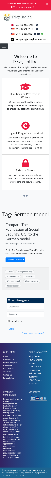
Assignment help (25, 271)
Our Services (8, 368)
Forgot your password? (33, 333)
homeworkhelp (32, 281)
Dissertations (8, 359)
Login (11, 329)
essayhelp (30, 276)
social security (13, 285)
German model (14, 281)
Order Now (7, 365)
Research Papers (10, 362)
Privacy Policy (8, 378)
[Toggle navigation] (4, 46)
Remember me (15, 321)
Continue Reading (14, 259)
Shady (32, 243)
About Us (6, 371)
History (9, 271)
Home (5, 356)
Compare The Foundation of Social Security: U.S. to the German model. (22, 232)
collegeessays (13, 276)
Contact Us (7, 375)
